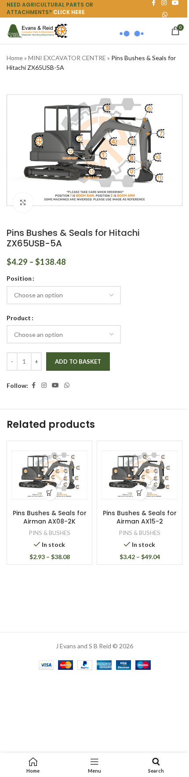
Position (19, 278)
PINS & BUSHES (49, 532)
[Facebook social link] (33, 385)
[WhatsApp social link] (67, 385)
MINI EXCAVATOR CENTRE (67, 57)
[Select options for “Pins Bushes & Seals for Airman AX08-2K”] (49, 492)
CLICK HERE (69, 12)
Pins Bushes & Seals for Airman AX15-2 (140, 517)
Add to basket (78, 361)
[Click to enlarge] (23, 203)
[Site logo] (37, 30)
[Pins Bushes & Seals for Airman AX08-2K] (49, 475)
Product (19, 318)
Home (15, 57)
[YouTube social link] (55, 385)
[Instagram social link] (44, 385)
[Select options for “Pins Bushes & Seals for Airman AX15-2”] (139, 492)
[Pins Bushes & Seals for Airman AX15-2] (140, 475)
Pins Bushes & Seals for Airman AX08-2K (50, 517)
